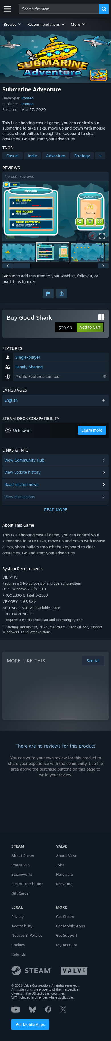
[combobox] (59, 9)
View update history (22, 472)
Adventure (55, 155)
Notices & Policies (26, 935)
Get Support (66, 935)
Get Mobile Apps (30, 1024)
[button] (12, 24)
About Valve (66, 855)
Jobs (60, 865)
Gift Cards (19, 893)
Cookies (18, 944)
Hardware (64, 874)
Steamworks (21, 874)
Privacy (17, 916)
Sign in (9, 275)
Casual (12, 155)
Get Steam (65, 916)
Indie (32, 155)
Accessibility (21, 926)
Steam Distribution (27, 883)
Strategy (82, 155)
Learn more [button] (91, 430)
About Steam (22, 855)
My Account (66, 944)
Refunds (18, 954)
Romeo (27, 98)
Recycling (64, 883)
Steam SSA (20, 865)
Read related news (21, 484)
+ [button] (100, 155)
